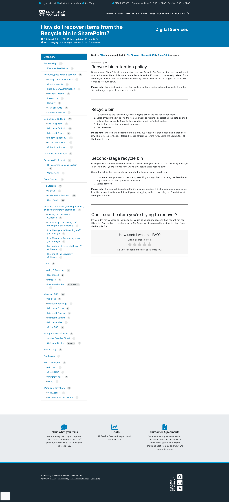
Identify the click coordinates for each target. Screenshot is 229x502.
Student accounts (56, 112)
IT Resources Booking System (62, 165)
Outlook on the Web (57, 147)
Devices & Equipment (54, 160)
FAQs (102, 55)
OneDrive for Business (58, 195)
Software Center (60, 343)
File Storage (66, 42)
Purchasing (49, 356)
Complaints (95, 479)
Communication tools (54, 119)
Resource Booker (63, 284)
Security (51, 103)
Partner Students (55, 93)
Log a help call (48, 3)
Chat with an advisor (70, 3)
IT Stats (114, 432)
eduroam (51, 367)
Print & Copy (50, 349)
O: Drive (51, 190)
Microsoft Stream (56, 317)
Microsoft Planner (56, 313)
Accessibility (50, 63)
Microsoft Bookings (57, 303)
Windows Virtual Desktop (60, 397)
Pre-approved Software (55, 333)
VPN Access (53, 392)
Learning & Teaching (54, 270)
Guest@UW (53, 372)
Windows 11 (53, 173)
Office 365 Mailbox (57, 142)
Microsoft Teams (55, 133)
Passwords (52, 98)
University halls (55, 376)
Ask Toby (89, 3)
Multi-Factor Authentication (61, 89)
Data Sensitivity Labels (55, 153)
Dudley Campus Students (60, 79)
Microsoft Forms (55, 308)
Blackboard (53, 275)
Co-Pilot (51, 298)
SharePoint (95, 42)
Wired (50, 381)
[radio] (130, 244)
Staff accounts (54, 107)
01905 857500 (121, 3)
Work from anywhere (54, 388)
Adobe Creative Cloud (58, 338)
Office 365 (52, 327)
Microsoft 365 (81, 42)
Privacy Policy (63, 479)
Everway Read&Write (57, 68)
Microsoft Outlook (56, 128)
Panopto (51, 279)
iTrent (46, 263)
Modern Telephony (56, 137)
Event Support (51, 179)
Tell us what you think (64, 432)
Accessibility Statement (80, 479)
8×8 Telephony (54, 123)
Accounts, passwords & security (60, 74)
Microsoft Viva (54, 322)
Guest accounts (55, 84)
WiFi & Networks (52, 362)
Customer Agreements (164, 432)
